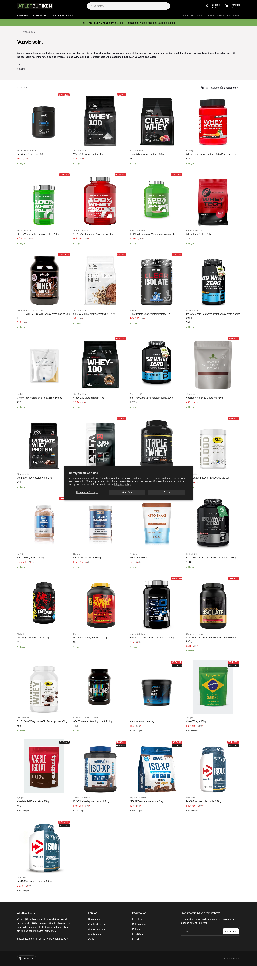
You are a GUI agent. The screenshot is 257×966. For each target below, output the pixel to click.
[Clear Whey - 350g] (213, 687)
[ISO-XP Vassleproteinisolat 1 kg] (157, 766)
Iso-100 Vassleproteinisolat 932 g (203, 801)
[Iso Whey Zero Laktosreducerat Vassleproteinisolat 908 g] (213, 279)
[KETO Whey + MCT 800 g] (44, 523)
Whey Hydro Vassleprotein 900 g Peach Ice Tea (211, 154)
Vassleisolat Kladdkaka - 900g (33, 801)
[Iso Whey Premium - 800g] (44, 119)
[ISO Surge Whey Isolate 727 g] (44, 603)
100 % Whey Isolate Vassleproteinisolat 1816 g (154, 234)
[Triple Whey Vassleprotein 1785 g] (157, 443)
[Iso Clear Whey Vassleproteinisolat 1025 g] (157, 603)
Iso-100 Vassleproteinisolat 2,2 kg (35, 881)
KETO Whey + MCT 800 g (30, 557)
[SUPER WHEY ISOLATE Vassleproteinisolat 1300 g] (44, 279)
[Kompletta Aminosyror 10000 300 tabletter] (213, 443)
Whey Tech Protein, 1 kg (199, 234)
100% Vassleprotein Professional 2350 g (94, 234)
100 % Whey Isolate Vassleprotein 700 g (38, 234)
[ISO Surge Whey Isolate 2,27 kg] (100, 603)
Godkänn (127, 492)
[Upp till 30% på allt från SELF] (128, 22)
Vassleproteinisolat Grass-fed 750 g (205, 398)
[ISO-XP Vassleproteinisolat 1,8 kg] (100, 766)
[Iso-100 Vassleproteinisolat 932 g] (213, 766)
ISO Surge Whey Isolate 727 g (33, 637)
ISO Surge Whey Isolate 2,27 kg (90, 637)
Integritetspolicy (122, 484)
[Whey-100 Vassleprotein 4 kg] (100, 363)
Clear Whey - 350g (196, 721)
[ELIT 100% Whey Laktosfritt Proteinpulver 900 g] (44, 687)
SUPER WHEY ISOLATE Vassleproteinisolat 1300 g (43, 316)
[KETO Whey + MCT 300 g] (100, 523)
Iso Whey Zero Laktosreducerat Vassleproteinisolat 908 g (213, 316)
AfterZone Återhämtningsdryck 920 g (92, 721)
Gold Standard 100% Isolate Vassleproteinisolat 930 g (211, 639)
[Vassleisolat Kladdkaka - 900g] (44, 766)
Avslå (167, 492)
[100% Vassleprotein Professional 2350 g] (100, 199)
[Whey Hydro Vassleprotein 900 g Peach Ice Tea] (213, 119)
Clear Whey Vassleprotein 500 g (147, 154)
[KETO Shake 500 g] (157, 523)
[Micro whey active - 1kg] (157, 687)
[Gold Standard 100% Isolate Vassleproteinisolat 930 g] (213, 603)
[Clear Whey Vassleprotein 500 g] (157, 119)
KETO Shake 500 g (140, 557)
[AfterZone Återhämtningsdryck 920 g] (100, 687)
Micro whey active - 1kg (142, 721)
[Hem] (18, 32)
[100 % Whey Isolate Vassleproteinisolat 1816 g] (157, 199)
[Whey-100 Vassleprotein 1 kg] (100, 119)
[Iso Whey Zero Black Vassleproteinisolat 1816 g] (213, 523)
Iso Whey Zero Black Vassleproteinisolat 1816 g (211, 557)
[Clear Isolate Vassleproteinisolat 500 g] (157, 279)
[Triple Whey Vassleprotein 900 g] (100, 443)
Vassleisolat (29, 32)
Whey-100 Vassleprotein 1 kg (88, 154)
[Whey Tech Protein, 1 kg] (213, 199)
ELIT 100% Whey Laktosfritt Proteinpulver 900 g (42, 721)
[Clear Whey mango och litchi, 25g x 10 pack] (44, 363)
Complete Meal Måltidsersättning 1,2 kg (94, 314)
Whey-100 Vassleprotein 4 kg (88, 398)
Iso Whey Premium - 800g (30, 154)
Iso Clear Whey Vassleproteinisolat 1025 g (152, 637)
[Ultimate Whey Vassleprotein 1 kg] (44, 443)
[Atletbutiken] (35, 6)
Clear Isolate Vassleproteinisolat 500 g (150, 314)
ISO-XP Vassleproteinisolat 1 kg (146, 801)
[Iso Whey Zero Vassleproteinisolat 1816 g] (157, 363)
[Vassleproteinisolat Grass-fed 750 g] (213, 363)
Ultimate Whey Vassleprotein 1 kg (35, 477)
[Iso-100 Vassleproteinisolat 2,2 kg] (44, 846)
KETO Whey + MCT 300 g (87, 557)
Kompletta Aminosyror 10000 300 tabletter (208, 477)
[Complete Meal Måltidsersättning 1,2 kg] (100, 279)
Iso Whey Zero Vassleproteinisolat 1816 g (152, 398)
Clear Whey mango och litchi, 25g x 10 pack (40, 398)
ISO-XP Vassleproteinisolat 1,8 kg (91, 801)
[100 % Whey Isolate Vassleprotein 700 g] (44, 199)
